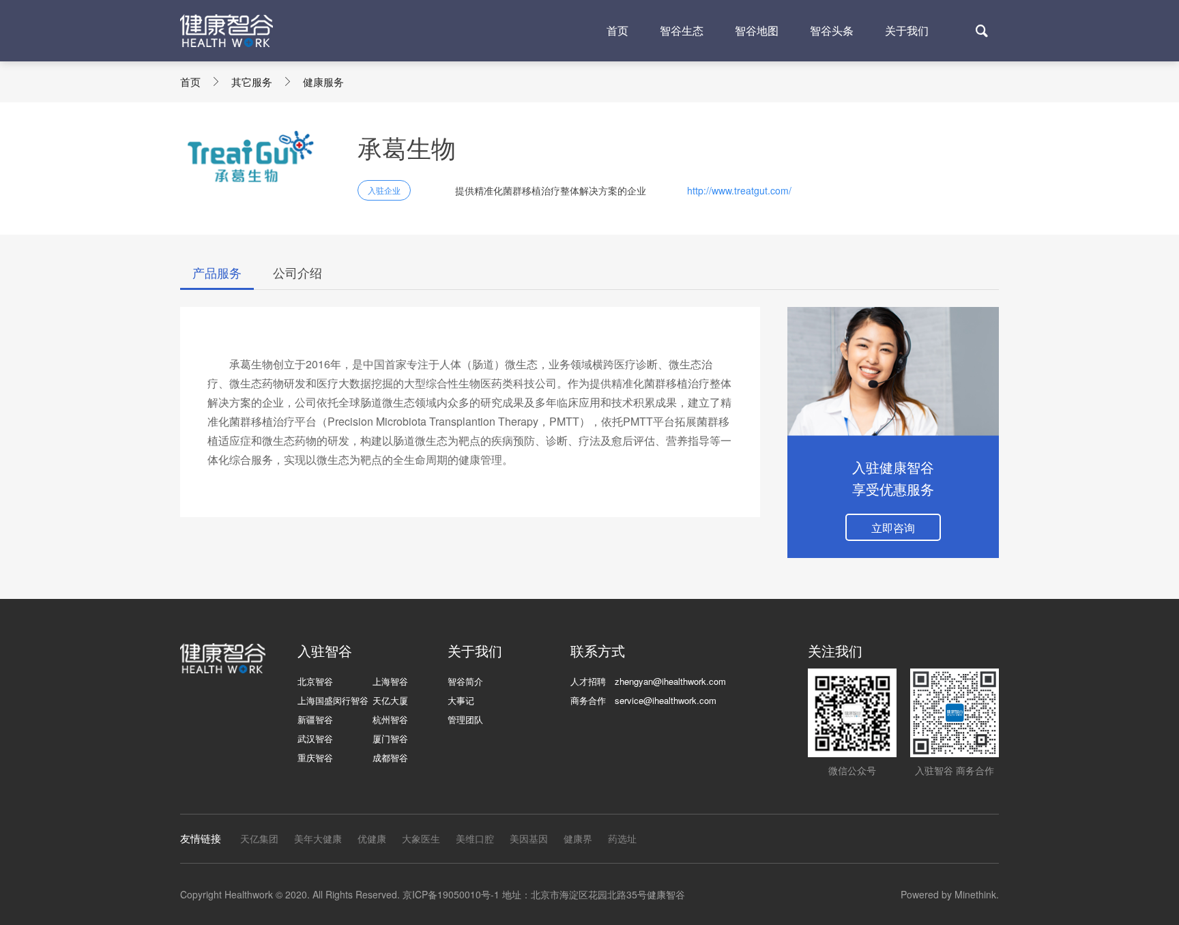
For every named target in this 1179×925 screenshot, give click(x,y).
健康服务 (323, 81)
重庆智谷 (315, 757)
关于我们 (907, 30)
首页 (617, 30)
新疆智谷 (315, 719)
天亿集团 (259, 838)
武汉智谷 (315, 738)
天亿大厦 (390, 700)
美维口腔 (475, 838)
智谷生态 (681, 30)
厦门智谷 (390, 738)
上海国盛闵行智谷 (332, 700)
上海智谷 (390, 681)
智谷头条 (832, 30)
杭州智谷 (390, 719)
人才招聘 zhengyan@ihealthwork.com (648, 681)
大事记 (461, 700)
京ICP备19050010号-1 (451, 894)
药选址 (622, 838)
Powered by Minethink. (950, 894)
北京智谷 (315, 681)
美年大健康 (318, 838)
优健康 (372, 838)
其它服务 (251, 81)
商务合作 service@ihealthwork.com (643, 700)
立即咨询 (893, 527)
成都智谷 (390, 757)
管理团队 (465, 719)
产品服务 (217, 272)
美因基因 (529, 838)
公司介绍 (297, 272)
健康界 (578, 838)
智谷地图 (756, 30)
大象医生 (421, 838)
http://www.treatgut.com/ (739, 190)
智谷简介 (465, 681)
